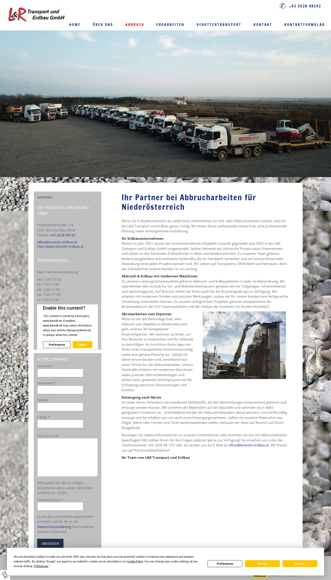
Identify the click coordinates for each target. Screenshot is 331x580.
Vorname (45, 366)
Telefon (43, 400)
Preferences (225, 563)
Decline (262, 563)
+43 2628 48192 (305, 6)
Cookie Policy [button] (135, 561)
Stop (165, 157)
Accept (300, 563)
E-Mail (43, 417)
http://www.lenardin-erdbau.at (60, 246)
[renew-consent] (5, 575)
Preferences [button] (41, 566)
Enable (82, 344)
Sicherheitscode (50, 500)
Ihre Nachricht (48, 436)
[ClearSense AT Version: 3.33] (259, 575)
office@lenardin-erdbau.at (249, 445)
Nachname (47, 383)
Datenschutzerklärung (54, 526)
